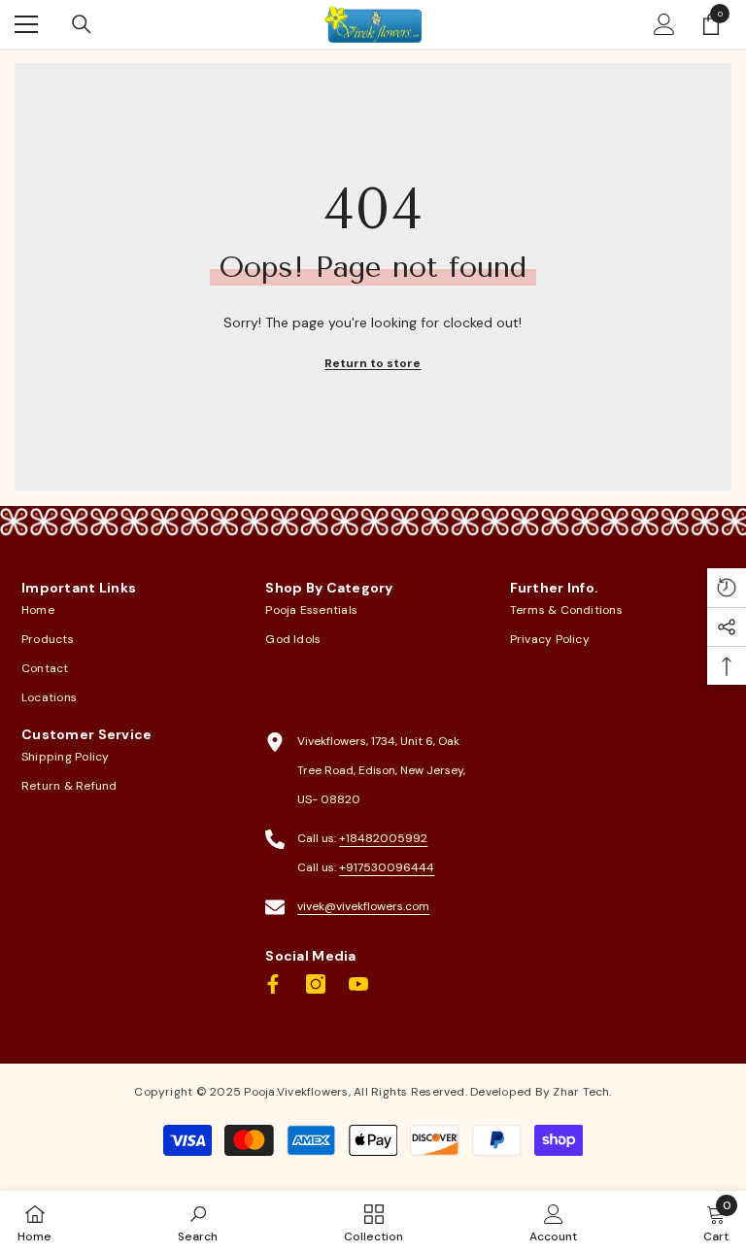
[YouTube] (358, 984)
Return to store (372, 363)
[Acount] (664, 24)
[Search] (81, 24)
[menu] (26, 24)
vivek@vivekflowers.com (363, 906)
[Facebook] (273, 984)
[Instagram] (315, 984)
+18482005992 (383, 838)
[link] (198, 1222)
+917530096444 (386, 867)
